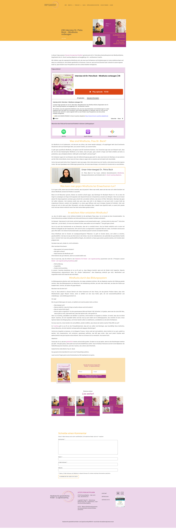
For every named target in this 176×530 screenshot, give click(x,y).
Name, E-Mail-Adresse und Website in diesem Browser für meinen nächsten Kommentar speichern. (85, 473)
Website (60, 467)
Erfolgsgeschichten (93, 5)
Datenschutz (106, 499)
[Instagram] (122, 493)
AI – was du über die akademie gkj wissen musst (103, 521)
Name (60, 456)
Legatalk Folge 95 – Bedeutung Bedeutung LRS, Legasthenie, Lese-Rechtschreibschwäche (88, 502)
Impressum (105, 496)
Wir (66, 5)
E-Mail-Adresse (62, 462)
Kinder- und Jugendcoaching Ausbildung (62, 261)
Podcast (77, 5)
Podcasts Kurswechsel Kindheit (73, 55)
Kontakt (104, 493)
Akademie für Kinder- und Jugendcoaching (87, 259)
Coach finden (104, 5)
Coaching (56, 326)
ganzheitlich (69, 341)
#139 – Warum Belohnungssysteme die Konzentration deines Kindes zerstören (87, 508)
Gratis (70, 5)
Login (111, 5)
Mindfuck (120, 173)
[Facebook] (118, 493)
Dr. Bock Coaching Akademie (113, 175)
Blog (84, 5)
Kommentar (61, 439)
